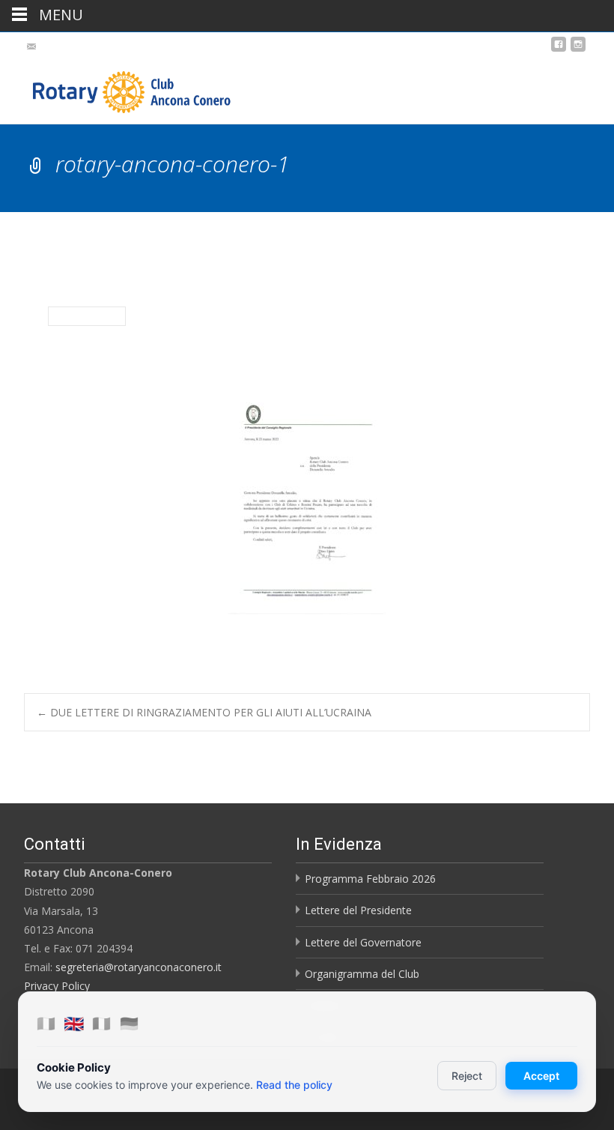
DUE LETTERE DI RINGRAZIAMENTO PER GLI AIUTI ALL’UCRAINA (204, 712)
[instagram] (578, 50)
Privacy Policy (57, 986)
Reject (467, 1075)
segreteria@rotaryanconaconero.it (138, 967)
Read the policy (294, 1084)
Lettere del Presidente (358, 910)
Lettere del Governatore (363, 942)
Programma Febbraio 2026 (370, 878)
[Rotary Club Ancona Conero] (117, 88)
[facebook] (558, 50)
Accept (541, 1075)
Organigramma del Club (362, 974)
